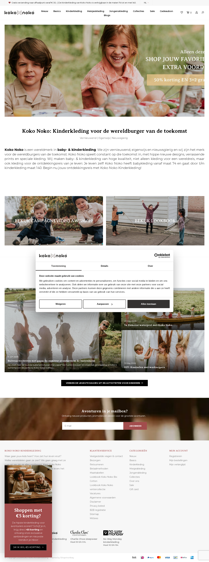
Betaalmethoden (99, 468)
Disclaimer (95, 501)
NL (145, 2)
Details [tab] (104, 266)
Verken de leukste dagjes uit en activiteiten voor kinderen (103, 383)
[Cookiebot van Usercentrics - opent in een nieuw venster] (156, 256)
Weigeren (61, 304)
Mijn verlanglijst (177, 464)
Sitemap (94, 514)
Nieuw (44, 11)
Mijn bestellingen (178, 460)
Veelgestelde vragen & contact (106, 456)
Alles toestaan (148, 304)
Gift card (133, 489)
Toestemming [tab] (58, 266)
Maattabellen (97, 472)
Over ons (134, 481)
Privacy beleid (97, 506)
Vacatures (95, 493)
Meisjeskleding (95, 11)
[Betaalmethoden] (134, 557)
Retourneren (97, 464)
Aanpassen (103, 304)
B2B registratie (98, 510)
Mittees (94, 518)
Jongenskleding (118, 11)
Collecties (138, 11)
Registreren (175, 456)
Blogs (107, 15)
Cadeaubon (166, 11)
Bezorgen (95, 460)
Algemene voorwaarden (103, 497)
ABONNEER (135, 426)
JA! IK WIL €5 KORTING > (28, 547)
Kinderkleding (74, 11)
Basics (57, 11)
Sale (152, 11)
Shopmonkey (67, 557)
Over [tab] (150, 266)
